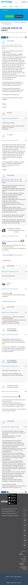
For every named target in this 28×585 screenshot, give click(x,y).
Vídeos (16, 6)
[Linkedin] (24, 535)
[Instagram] (24, 520)
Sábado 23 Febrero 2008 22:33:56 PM (10, 179)
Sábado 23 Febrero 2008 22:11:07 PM (10, 140)
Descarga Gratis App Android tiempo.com (9, 508)
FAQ (24, 556)
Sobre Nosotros (21, 554)
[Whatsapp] (24, 530)
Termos (10, 112)
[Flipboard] (24, 545)
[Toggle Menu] (25, 10)
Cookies (23, 561)
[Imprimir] (25, 37)
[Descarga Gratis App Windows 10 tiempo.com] (12, 503)
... (19, 37)
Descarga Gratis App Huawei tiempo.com (9, 513)
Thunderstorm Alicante (14, 228)
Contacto (23, 551)
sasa (9, 283)
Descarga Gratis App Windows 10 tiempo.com (10, 515)
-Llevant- (10, 134)
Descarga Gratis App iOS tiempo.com (8, 511)
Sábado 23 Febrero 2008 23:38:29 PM (10, 334)
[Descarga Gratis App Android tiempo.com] (12, 495)
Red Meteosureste (6, 260)
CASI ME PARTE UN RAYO (11, 29)
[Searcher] (16, 2)
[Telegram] (24, 540)
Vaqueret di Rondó (13, 385)
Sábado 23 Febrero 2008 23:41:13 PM (10, 366)
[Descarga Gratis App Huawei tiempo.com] (12, 500)
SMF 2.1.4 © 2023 (9, 576)
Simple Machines (17, 576)
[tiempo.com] (6, 2)
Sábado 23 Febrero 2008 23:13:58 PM (10, 288)
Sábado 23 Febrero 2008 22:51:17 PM (10, 271)
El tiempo (5, 6)
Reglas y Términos (10, 582)
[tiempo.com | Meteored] (4, 501)
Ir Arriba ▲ (18, 582)
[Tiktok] (24, 525)
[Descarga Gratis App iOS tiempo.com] (12, 497)
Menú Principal (5, 10)
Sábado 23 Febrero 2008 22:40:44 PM (10, 236)
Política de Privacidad (21, 564)
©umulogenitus (12, 329)
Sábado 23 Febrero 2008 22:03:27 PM (10, 118)
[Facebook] (24, 515)
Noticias (11, 6)
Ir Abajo (3, 37)
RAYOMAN (11, 41)
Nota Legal (23, 558)
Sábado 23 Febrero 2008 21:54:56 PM (10, 45)
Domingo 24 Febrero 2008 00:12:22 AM (10, 426)
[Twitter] (24, 510)
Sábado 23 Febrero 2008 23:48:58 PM (10, 391)
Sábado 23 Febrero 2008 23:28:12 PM (10, 312)
